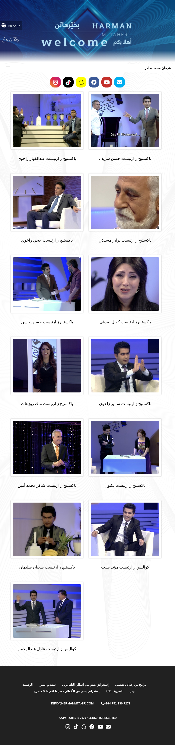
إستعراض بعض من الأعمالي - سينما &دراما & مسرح (66, 691)
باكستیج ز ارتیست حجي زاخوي (47, 240)
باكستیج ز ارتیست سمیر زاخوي (125, 403)
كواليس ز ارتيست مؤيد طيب (125, 567)
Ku (10, 26)
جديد (132, 691)
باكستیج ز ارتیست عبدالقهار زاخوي (47, 158)
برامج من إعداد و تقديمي (130, 684)
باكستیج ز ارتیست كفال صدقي (125, 322)
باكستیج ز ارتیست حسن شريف (125, 158)
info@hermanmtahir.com (72, 703)
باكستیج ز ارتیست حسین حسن (47, 322)
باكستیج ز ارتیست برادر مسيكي (125, 240)
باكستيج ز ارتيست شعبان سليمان (47, 567)
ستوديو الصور (47, 684)
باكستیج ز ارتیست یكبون (125, 485)
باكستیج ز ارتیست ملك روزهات (47, 403)
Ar (14, 26)
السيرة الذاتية (114, 691)
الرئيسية (27, 684)
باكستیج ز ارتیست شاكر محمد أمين (47, 485)
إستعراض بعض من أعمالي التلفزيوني (85, 684)
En (18, 26)
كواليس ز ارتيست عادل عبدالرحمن (47, 649)
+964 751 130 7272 (117, 703)
